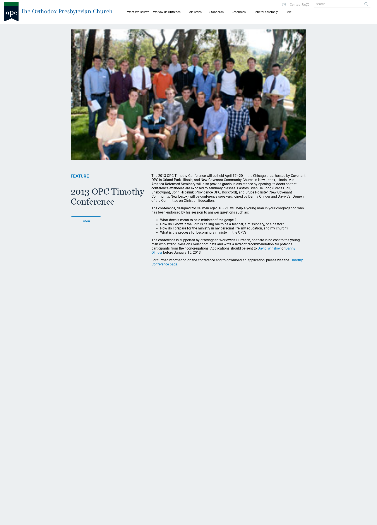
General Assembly (266, 12)
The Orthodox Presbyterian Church (67, 11)
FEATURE (80, 176)
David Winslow (269, 248)
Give (288, 12)
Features (86, 221)
